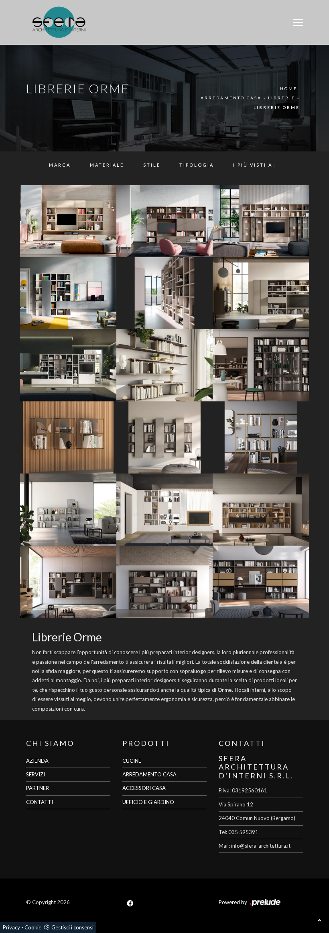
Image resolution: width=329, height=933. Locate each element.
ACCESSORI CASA (144, 788)
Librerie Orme (277, 107)
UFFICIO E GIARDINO (148, 802)
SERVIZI (35, 774)
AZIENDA (37, 761)
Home (288, 88)
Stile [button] (151, 164)
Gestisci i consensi (72, 927)
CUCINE (131, 761)
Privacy (11, 927)
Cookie (32, 927)
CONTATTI (39, 802)
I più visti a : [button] (255, 164)
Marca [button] (60, 164)
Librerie (281, 97)
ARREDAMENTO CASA (149, 774)
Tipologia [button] (196, 164)
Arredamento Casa (231, 97)
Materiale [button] (107, 164)
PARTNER (37, 788)
